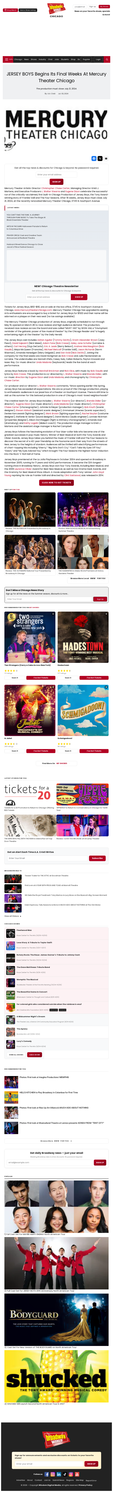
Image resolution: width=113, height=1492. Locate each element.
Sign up (100, 1162)
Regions (70, 1480)
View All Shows (16, 1055)
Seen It (15, 678)
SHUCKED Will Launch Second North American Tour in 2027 (34, 1403)
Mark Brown (52, 413)
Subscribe (97, 858)
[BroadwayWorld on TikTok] (64, 1474)
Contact (38, 1480)
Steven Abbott (24, 410)
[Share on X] (100, 158)
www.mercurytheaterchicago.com (33, 310)
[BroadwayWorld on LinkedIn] (58, 1474)
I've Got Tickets (41, 678)
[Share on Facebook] (94, 158)
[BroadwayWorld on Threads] (70, 1474)
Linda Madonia (44, 362)
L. (43, 191)
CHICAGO (56, 16)
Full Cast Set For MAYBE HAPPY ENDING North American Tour (34, 1234)
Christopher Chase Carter (55, 188)
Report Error (91, 1480)
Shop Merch (11, 10)
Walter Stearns (52, 191)
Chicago (18, 59)
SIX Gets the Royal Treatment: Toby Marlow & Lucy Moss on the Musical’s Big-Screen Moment (66, 895)
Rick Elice (69, 370)
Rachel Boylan (89, 413)
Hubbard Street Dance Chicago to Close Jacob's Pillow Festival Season (25, 245)
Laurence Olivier (23, 469)
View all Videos (11, 916)
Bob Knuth (89, 407)
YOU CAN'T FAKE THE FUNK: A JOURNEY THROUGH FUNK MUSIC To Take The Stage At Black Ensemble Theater (26, 217)
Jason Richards (86, 349)
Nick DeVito (78, 352)
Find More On (54, 763)
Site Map (80, 1480)
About (30, 1480)
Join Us (47, 1480)
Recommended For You (15, 1069)
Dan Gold (65, 352)
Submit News (58, 1480)
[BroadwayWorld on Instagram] (52, 1474)
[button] (107, 59)
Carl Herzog (20, 346)
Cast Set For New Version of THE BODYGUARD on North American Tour (40, 1347)
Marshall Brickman (49, 370)
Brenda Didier (94, 374)
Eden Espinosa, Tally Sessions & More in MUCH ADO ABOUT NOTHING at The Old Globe (62, 905)
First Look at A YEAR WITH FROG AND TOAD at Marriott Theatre (51, 885)
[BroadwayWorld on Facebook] (46, 1474)
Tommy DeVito (62, 340)
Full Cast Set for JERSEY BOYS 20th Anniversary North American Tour (39, 1290)
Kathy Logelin (31, 423)
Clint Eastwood (72, 475)
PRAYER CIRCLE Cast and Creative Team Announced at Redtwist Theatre (24, 236)
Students (65, 59)
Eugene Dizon (72, 191)
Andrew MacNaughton (86, 346)
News (26, 59)
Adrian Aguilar (44, 340)
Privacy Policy (85, 1485)
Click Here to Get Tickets (56, 482)
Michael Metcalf (52, 349)
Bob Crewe (63, 343)
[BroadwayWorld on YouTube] (77, 1474)
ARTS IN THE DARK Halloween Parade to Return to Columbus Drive (27, 227)
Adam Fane (49, 343)
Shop (73, 59)
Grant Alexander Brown (85, 340)
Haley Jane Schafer (81, 343)
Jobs (57, 59)
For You (16, 489)
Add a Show (34, 1055)
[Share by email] (106, 158)
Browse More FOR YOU (55, 1141)
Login (98, 59)
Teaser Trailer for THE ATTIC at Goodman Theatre (46, 875)
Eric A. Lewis (50, 346)
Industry (42, 59)
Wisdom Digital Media (50, 1485)
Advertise (20, 1480)
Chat (50, 59)
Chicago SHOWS (12, 924)
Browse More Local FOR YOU (88, 578)
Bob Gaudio (97, 370)
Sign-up (92, 6)
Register (86, 59)
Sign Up (56, 181)
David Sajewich (20, 343)
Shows (34, 59)
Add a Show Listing (28, 10)
